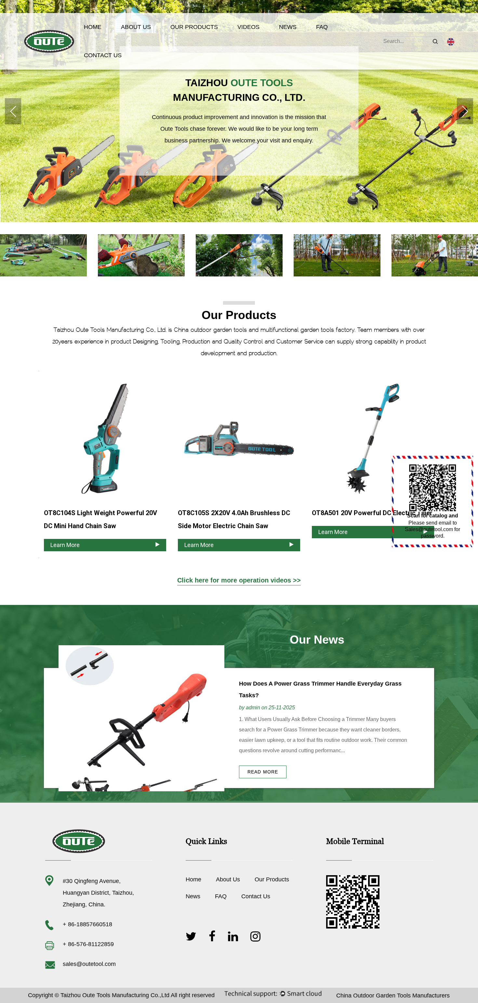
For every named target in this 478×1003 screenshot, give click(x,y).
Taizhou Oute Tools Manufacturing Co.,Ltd (114, 995)
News (288, 27)
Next (465, 111)
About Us (136, 27)
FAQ (322, 27)
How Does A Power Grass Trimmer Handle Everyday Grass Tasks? (320, 689)
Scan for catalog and (432, 515)
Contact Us (103, 55)
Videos (248, 27)
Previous (13, 111)
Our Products (194, 27)
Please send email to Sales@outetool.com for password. (432, 529)
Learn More (65, 545)
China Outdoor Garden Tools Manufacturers (393, 995)
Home (92, 27)
